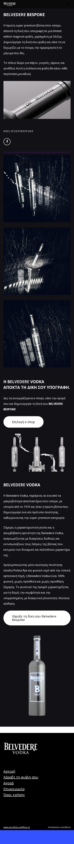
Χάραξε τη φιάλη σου (20, 777)
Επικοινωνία (13, 789)
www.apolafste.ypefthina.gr (16, 827)
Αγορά (8, 783)
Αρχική (9, 771)
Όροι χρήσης (14, 795)
